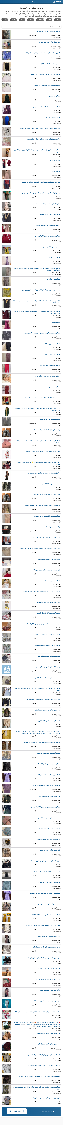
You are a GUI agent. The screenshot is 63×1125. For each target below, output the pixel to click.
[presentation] (2, 19)
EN (2, 2)
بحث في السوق (53, 26)
